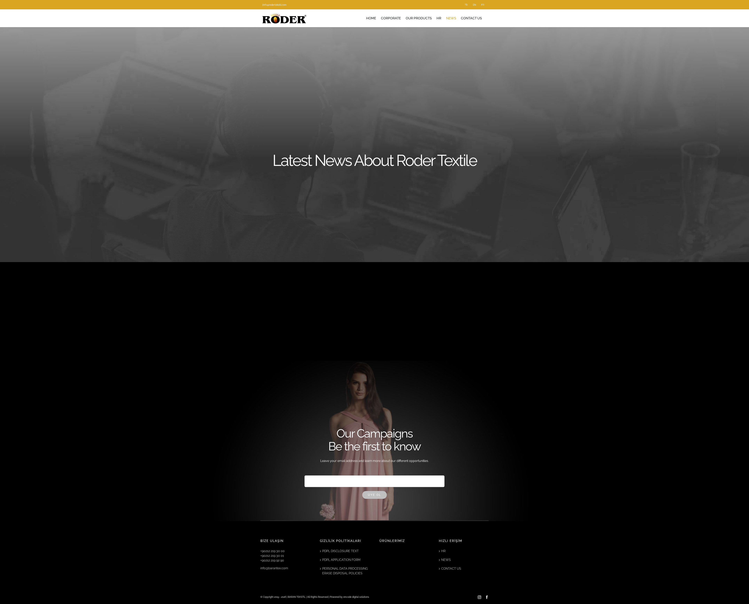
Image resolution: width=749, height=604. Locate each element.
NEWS (446, 560)
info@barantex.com (274, 568)
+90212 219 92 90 (272, 560)
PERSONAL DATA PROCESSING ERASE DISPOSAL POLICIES (345, 571)
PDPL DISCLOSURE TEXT (340, 551)
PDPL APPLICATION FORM (341, 560)
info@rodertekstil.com (274, 5)
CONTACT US (451, 568)
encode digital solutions (356, 597)
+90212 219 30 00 (272, 551)
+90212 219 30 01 (272, 556)
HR (443, 551)
